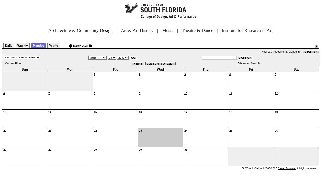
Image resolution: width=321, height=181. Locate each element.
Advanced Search (249, 63)
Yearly (53, 46)
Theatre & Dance (197, 30)
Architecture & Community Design (80, 30)
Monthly (38, 46)
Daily (8, 46)
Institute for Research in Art (247, 30)
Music (167, 30)
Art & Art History (137, 30)
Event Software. (287, 168)
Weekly (22, 46)
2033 (85, 45)
